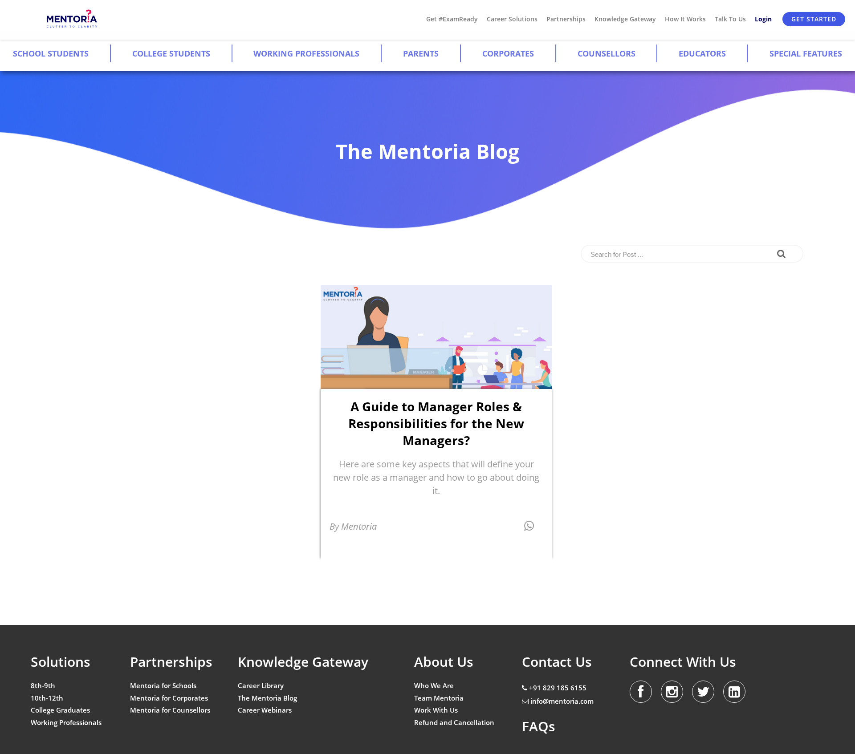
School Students (51, 53)
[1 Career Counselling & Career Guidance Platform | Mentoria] (72, 19)
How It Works (685, 19)
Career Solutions (512, 19)
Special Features (806, 53)
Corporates (508, 53)
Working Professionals (306, 53)
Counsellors (606, 53)
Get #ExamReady (452, 19)
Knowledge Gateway (625, 19)
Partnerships (566, 19)
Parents (421, 53)
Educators (702, 53)
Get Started (813, 19)
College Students (171, 53)
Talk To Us (730, 19)
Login (763, 19)
